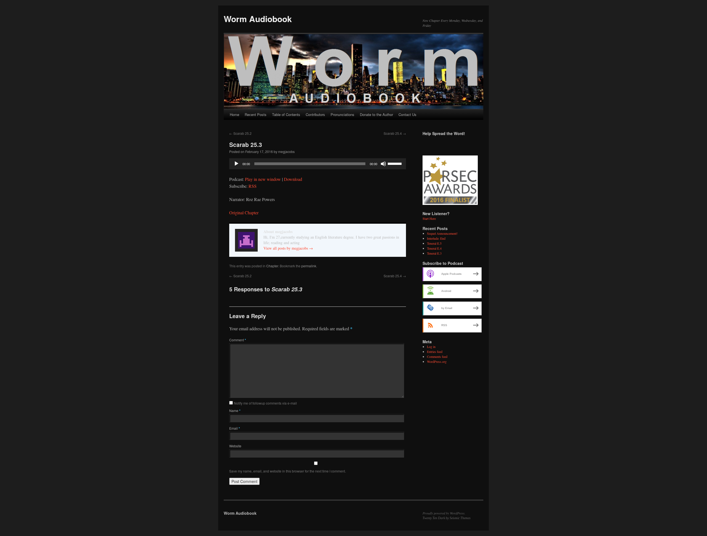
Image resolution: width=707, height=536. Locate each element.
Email (234, 428)
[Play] (236, 164)
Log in (431, 346)
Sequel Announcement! (442, 233)
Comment (237, 339)
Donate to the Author (376, 114)
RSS (253, 186)
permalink (308, 265)
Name (235, 410)
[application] (317, 163)
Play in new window (263, 179)
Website (235, 445)
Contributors (315, 114)
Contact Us (407, 114)
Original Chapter (243, 212)
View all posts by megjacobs (288, 248)
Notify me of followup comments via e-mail (265, 403)
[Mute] (383, 164)
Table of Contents (286, 114)
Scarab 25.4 (395, 133)
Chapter (272, 265)
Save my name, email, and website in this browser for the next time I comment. (287, 471)
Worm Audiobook (258, 19)
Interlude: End (436, 238)
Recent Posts (256, 114)
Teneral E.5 (434, 243)
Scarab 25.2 (240, 133)
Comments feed (437, 356)
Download (293, 179)
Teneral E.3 (434, 253)
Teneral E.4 (434, 248)
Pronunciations (342, 114)
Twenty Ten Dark (434, 518)
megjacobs (286, 151)
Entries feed (434, 351)
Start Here (429, 218)
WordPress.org (437, 361)
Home (234, 114)
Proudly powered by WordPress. (444, 513)
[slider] (395, 163)
